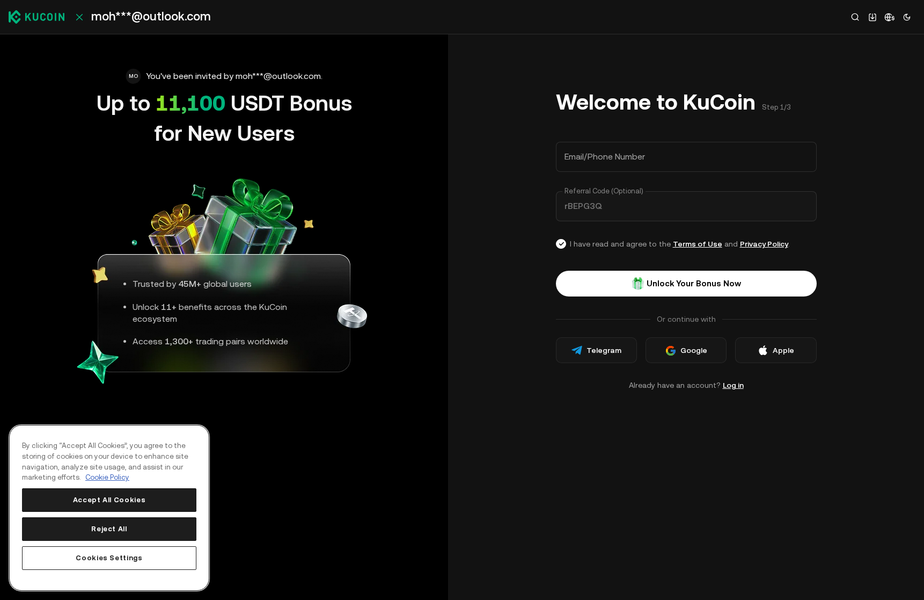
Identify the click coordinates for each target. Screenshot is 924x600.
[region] (109, 507)
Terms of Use (697, 244)
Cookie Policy (107, 477)
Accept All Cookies (109, 500)
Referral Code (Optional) (603, 191)
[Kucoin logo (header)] (36, 16)
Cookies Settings (109, 558)
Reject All (109, 529)
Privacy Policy (764, 244)
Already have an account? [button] (686, 385)
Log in (733, 385)
